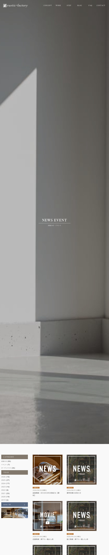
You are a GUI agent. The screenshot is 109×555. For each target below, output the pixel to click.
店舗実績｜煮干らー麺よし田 (43, 539)
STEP (69, 5)
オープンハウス (6, 468)
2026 (3, 477)
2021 (3, 493)
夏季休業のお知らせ (74, 493)
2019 (3, 500)
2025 (3, 480)
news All (7, 504)
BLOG (79, 5)
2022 (3, 490)
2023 (3, 487)
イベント (4, 464)
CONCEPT (48, 5)
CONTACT (101, 5)
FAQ (90, 5)
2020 (3, 496)
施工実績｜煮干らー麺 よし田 (77, 539)
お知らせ (4, 461)
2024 (3, 483)
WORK (58, 5)
